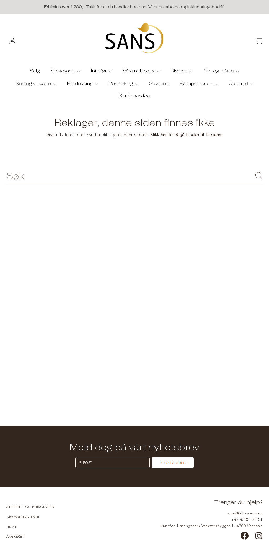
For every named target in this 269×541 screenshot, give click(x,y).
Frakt (11, 526)
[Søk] (259, 175)
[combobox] (134, 176)
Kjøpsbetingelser (22, 516)
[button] (259, 41)
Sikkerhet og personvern (30, 506)
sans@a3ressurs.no (245, 513)
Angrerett (16, 536)
